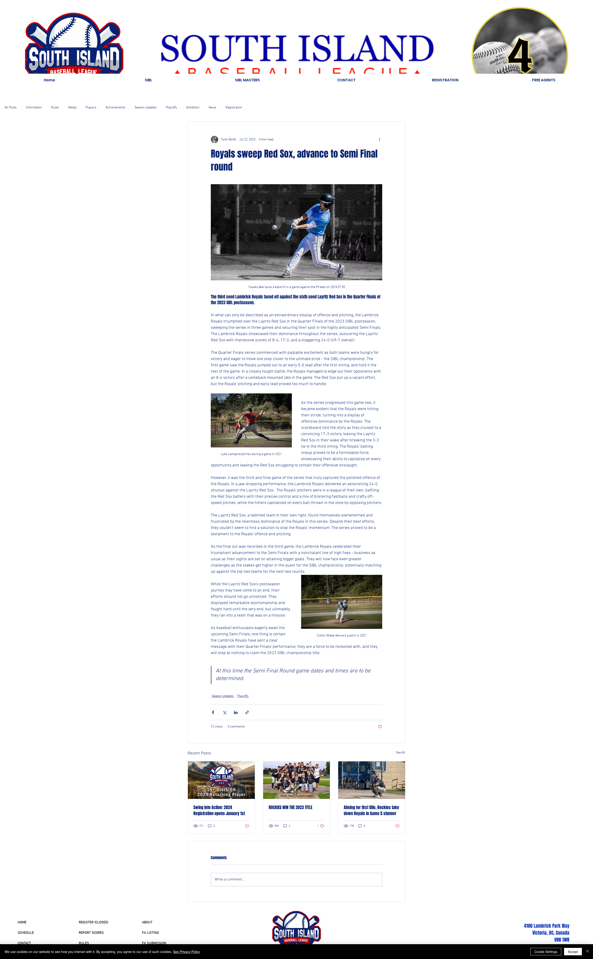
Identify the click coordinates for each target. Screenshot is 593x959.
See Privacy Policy (186, 951)
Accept (573, 951)
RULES (84, 943)
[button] (148, 80)
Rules (55, 108)
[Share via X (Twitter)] (224, 712)
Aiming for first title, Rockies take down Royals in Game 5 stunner (371, 810)
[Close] (587, 951)
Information (34, 108)
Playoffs (171, 108)
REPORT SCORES (91, 933)
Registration (234, 108)
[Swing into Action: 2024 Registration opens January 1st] (221, 780)
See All (400, 753)
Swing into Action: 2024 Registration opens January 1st (219, 810)
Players (91, 108)
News (212, 108)
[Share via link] (247, 712)
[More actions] (379, 139)
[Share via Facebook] (213, 712)
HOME (22, 922)
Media (72, 108)
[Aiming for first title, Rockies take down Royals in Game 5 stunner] (371, 780)
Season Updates (146, 108)
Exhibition (192, 108)
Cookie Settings (545, 951)
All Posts (11, 108)
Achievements (115, 108)
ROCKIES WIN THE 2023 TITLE (290, 807)
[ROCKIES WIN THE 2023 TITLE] (296, 780)
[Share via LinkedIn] (235, 712)
